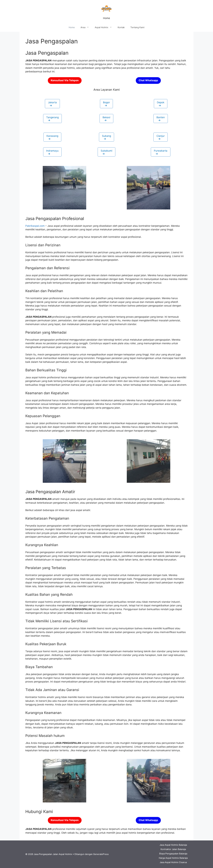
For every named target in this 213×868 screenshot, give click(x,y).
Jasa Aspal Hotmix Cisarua (173, 862)
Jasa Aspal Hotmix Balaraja (173, 844)
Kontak (121, 27)
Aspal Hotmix (101, 27)
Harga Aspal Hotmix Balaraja (173, 858)
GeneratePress (101, 854)
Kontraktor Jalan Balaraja (173, 849)
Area (83, 27)
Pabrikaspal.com (35, 225)
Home (72, 27)
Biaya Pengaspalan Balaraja (173, 853)
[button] (52, 103)
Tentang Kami (137, 27)
